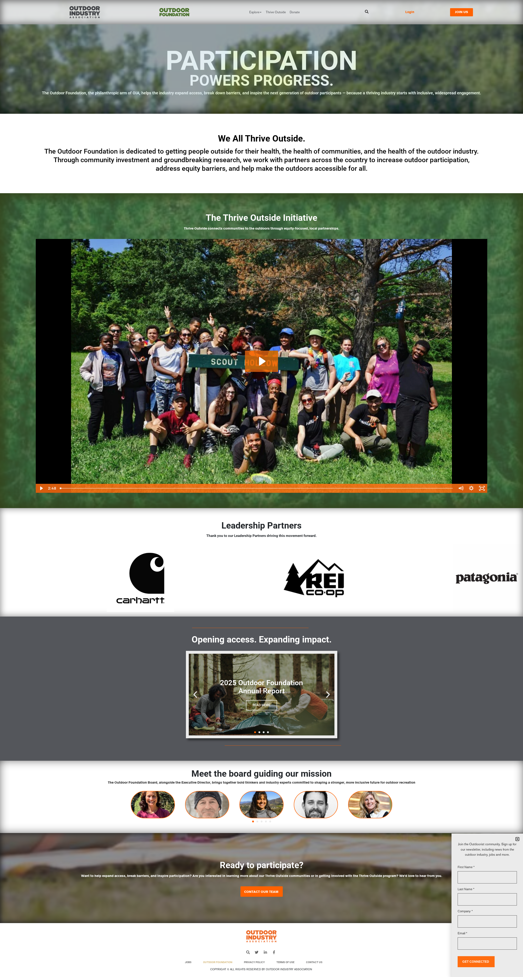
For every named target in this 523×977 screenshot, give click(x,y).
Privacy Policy (254, 962)
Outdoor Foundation (217, 962)
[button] (195, 694)
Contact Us (314, 962)
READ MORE (261, 705)
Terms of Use (285, 962)
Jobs (188, 962)
